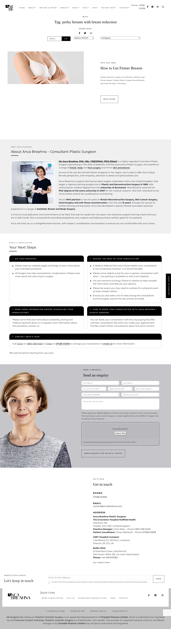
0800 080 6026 (35, 343)
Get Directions (101, 562)
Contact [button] (124, 8)
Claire (20, 343)
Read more (109, 99)
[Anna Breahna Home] (9, 8)
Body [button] (75, 8)
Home (22, 8)
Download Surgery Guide (92, 598)
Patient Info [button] (108, 8)
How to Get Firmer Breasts (121, 68)
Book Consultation (52, 598)
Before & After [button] (48, 8)
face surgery (94, 167)
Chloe (49, 343)
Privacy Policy (98, 611)
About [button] (31, 8)
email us (107, 343)
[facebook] (147, 7)
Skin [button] (94, 8)
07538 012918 (63, 343)
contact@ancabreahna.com (107, 506)
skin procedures (121, 167)
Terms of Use (77, 611)
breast (73, 167)
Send (158, 579)
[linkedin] (152, 7)
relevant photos (103, 413)
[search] (163, 7)
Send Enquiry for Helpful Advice (103, 453)
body (80, 167)
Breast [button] (64, 8)
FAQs (113, 598)
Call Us (71, 598)
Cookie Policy (120, 611)
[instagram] (158, 7)
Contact (123, 598)
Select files (120, 433)
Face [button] (85, 8)
